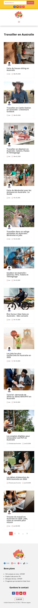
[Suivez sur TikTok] (23, 7)
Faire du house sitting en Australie (18, 69)
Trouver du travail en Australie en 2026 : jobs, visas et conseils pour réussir (17, 519)
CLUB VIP (19, 599)
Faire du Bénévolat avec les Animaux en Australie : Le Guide (19, 192)
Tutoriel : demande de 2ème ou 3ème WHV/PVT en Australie (19, 397)
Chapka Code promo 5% (12, 576)
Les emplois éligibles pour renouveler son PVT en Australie (18, 438)
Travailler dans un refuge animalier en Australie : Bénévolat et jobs (18, 233)
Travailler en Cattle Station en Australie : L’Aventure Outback (19, 110)
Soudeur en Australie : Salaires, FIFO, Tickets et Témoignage (17, 275)
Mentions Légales (26, 602)
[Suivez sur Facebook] (14, 7)
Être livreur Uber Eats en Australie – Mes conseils (18, 315)
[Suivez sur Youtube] (17, 7)
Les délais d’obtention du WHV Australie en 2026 (18, 478)
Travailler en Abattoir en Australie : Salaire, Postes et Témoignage (18, 151)
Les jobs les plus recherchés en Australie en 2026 (19, 355)
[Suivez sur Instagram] (20, 7)
